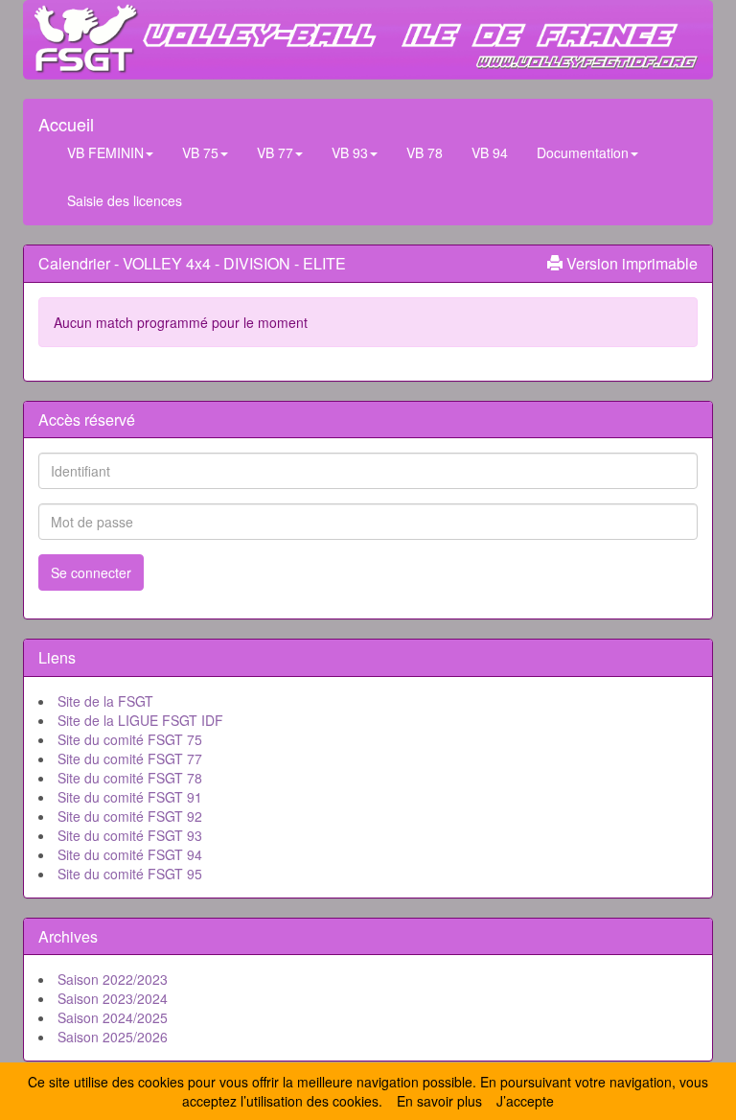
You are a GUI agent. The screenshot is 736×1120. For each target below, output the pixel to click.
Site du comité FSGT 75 (130, 739)
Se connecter (91, 572)
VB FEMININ (105, 152)
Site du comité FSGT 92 (130, 816)
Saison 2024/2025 (113, 1017)
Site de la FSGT (105, 701)
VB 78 (424, 152)
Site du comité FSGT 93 (130, 835)
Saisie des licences (124, 200)
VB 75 (200, 152)
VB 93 (350, 152)
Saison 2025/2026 (113, 1036)
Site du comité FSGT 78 (130, 777)
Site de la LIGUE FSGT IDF (140, 720)
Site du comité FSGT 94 (130, 854)
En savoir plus (439, 1100)
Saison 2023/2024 (113, 998)
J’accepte (525, 1100)
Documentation (583, 152)
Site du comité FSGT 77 (130, 758)
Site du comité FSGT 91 (130, 796)
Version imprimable (630, 263)
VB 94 (490, 152)
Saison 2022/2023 (113, 979)
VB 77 (275, 152)
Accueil (66, 119)
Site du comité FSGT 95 (130, 873)
